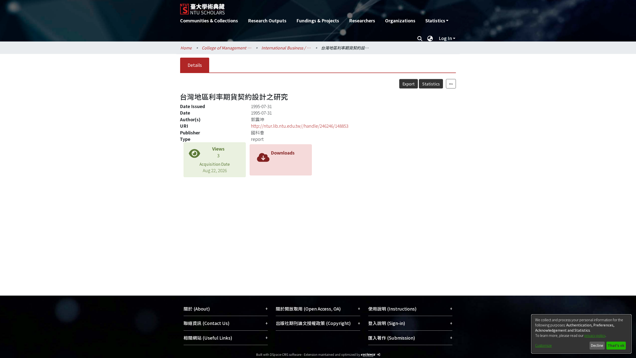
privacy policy (594, 335)
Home (186, 48)
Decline (597, 345)
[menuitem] (436, 20)
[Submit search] (420, 38)
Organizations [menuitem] (400, 20)
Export (408, 84)
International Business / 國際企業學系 (286, 48)
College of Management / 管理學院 (226, 48)
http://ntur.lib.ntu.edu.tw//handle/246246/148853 (299, 126)
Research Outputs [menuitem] (267, 20)
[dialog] (581, 334)
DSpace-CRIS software (285, 354)
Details (195, 65)
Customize (543, 345)
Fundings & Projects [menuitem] (317, 20)
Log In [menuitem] (445, 38)
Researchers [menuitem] (362, 20)
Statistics (431, 84)
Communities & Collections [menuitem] (209, 20)
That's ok (616, 345)
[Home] (291, 7)
